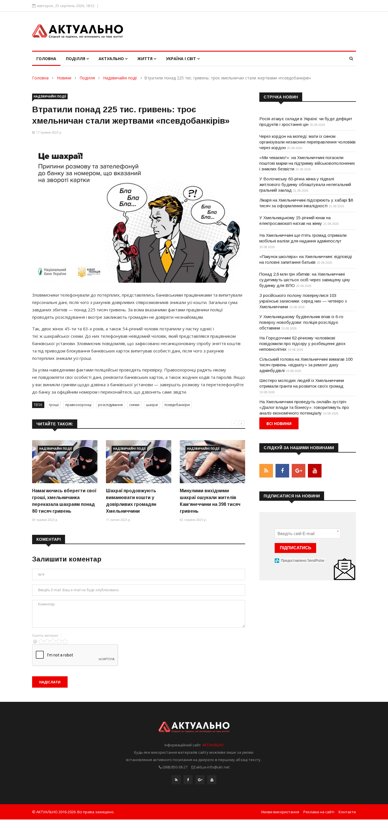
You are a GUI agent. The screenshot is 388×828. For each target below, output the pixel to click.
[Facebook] (188, 779)
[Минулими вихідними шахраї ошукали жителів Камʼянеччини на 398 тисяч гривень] (212, 461)
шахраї (152, 404)
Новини (64, 78)
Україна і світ (181, 58)
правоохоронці (78, 404)
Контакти (347, 812)
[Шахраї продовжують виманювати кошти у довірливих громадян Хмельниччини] (138, 461)
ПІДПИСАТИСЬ (295, 547)
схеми (134, 404)
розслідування (110, 404)
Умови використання (280, 812)
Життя (145, 58)
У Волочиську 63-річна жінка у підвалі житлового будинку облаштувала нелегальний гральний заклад (305, 184)
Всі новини (278, 423)
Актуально (112, 58)
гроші (54, 404)
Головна (46, 58)
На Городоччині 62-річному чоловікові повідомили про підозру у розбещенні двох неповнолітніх (302, 343)
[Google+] (200, 779)
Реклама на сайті (318, 812)
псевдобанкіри (177, 404)
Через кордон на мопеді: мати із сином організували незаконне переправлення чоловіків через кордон (307, 142)
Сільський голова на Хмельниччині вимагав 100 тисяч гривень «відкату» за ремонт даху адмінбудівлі (305, 365)
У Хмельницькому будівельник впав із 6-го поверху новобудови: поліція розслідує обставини (301, 322)
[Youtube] (211, 779)
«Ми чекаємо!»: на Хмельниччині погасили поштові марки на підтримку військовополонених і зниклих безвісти (307, 163)
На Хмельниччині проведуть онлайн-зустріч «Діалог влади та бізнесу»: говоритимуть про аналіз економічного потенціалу (304, 407)
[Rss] (176, 779)
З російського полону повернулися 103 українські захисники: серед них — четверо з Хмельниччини (303, 301)
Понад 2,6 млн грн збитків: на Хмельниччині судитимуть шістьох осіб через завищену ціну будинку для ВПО (304, 280)
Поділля (76, 58)
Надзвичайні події (120, 78)
